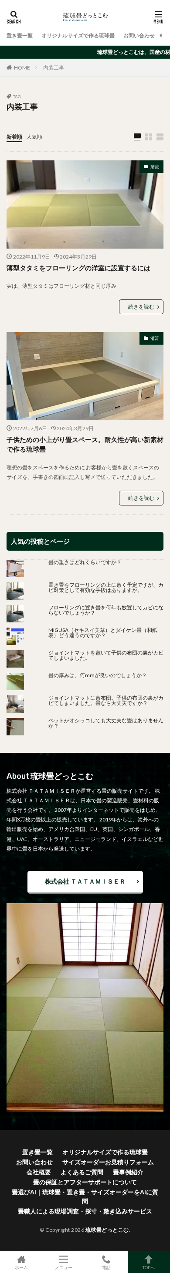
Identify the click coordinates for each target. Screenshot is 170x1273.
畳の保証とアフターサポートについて (85, 1182)
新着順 (14, 136)
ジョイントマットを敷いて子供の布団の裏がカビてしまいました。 (105, 655)
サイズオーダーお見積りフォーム (108, 1162)
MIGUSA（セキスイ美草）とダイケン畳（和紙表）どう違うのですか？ (102, 632)
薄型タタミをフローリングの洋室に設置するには (78, 268)
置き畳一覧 (20, 35)
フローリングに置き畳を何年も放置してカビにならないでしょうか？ (105, 610)
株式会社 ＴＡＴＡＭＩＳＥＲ (85, 881)
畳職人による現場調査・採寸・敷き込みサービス (85, 1211)
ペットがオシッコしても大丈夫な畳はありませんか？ (105, 723)
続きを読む (141, 306)
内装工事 (53, 67)
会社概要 (39, 1172)
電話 (106, 1267)
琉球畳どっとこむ (107, 1229)
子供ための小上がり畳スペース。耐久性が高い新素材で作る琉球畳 (85, 444)
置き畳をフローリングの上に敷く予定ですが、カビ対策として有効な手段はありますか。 (105, 587)
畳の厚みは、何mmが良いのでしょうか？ (100, 675)
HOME (22, 67)
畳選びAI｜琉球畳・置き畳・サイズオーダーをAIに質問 (85, 1196)
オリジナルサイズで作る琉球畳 (78, 35)
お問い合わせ (139, 35)
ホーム (21, 1267)
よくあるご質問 (82, 1172)
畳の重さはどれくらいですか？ (85, 562)
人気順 (34, 136)
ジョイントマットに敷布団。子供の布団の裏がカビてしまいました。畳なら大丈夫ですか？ (105, 700)
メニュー (63, 1267)
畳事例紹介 (128, 1172)
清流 (154, 166)
